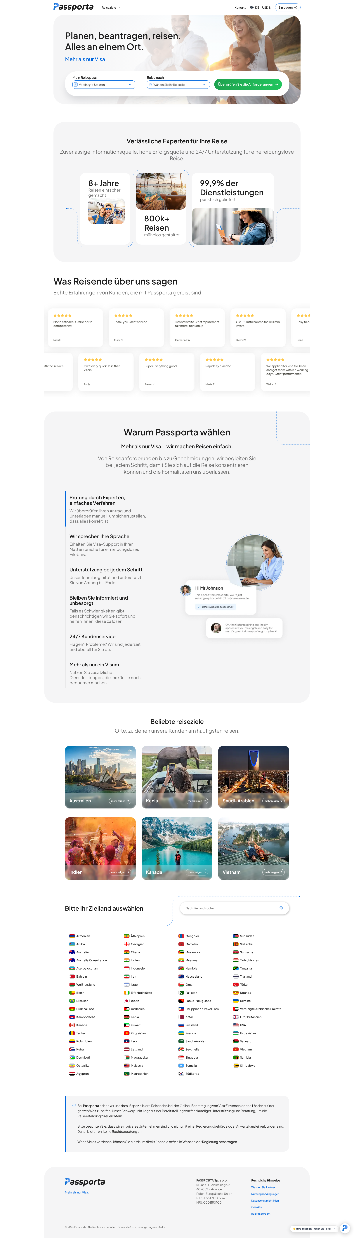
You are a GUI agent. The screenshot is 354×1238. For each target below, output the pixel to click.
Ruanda (190, 1033)
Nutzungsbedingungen (265, 1193)
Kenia (135, 1017)
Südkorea (192, 1073)
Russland (191, 1025)
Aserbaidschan (87, 968)
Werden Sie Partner (263, 1187)
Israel (134, 984)
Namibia (191, 968)
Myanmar (192, 960)
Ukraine (245, 1001)
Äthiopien (138, 936)
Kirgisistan (138, 1033)
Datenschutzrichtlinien (265, 1200)
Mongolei (192, 936)
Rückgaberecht (260, 1213)
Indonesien (138, 968)
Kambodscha (85, 1017)
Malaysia (137, 1065)
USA (243, 1025)
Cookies (256, 1207)
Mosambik (192, 952)
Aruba (80, 944)
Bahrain (81, 976)
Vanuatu (245, 1041)
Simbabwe (247, 1065)
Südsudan (247, 936)
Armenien (83, 936)
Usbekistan (248, 1033)
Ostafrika (82, 1065)
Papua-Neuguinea (198, 1001)
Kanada (81, 1025)
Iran (133, 976)
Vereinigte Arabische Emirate (260, 1009)
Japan (135, 1001)
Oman (189, 984)
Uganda (245, 993)
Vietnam (246, 1049)
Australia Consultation (91, 960)
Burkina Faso (85, 1009)
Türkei (244, 984)
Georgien (137, 944)
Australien (83, 952)
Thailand (246, 976)
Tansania (246, 968)
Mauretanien (139, 1073)
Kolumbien (84, 1041)
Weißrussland (85, 984)
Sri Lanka (246, 944)
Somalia (191, 1065)
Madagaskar (139, 1057)
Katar (189, 1017)
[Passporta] (73, 7)
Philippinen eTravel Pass (202, 1009)
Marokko (191, 944)
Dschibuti (83, 1057)
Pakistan (191, 993)
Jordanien (138, 1009)
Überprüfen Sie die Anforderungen (245, 84)
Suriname (246, 952)
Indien (135, 960)
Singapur (191, 1057)
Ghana (135, 952)
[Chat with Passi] (345, 1228)
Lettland (137, 1049)
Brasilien (82, 1001)
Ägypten (82, 1073)
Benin (80, 993)
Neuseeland (193, 976)
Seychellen (193, 1049)
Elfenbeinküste (141, 993)
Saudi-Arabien (195, 1041)
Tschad (81, 1033)
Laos (134, 1041)
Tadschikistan (249, 960)
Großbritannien (250, 1017)
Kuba (80, 1049)
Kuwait (135, 1025)
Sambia (245, 1057)
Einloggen (286, 7)
